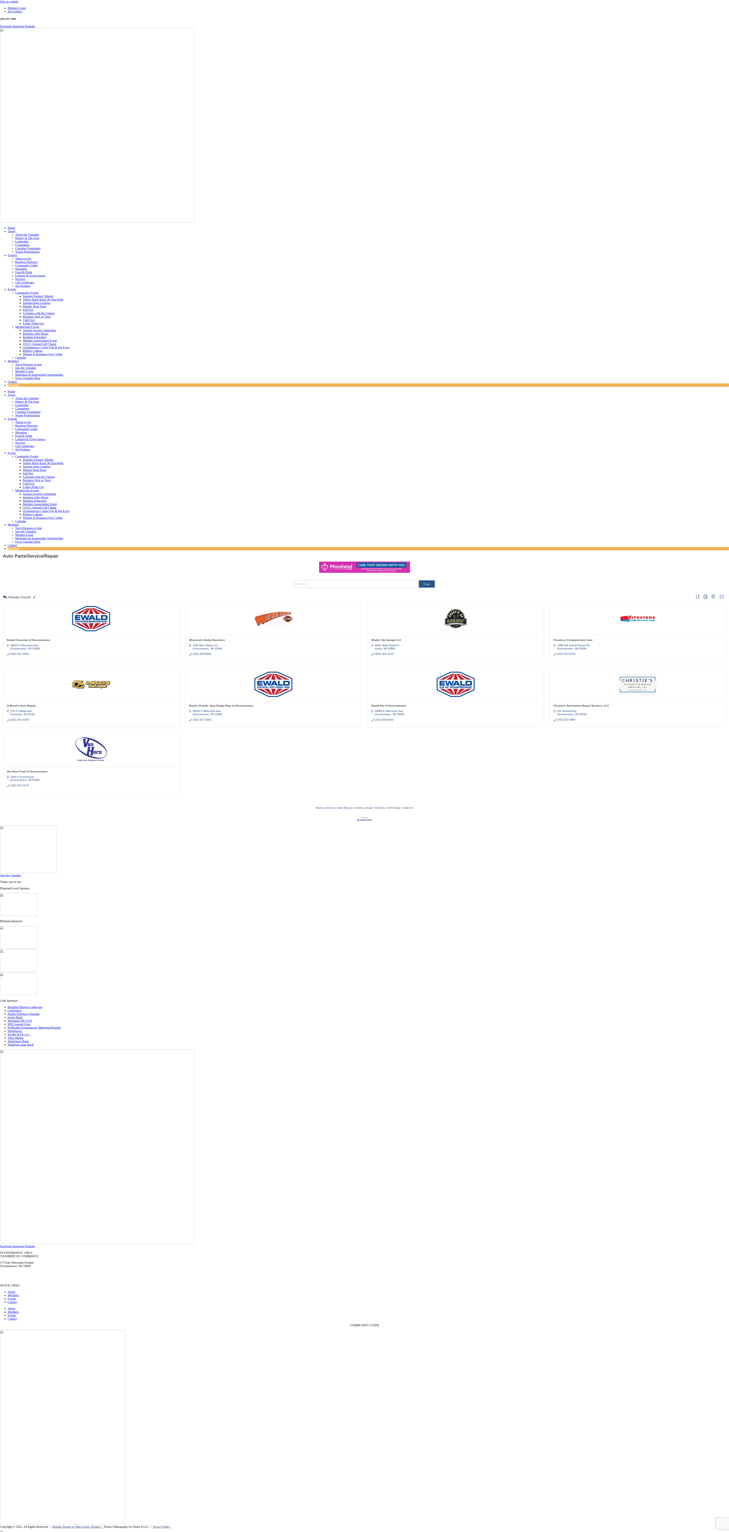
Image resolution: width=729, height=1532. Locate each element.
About (11, 231)
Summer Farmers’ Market (38, 296)
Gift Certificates (24, 282)
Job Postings (22, 286)
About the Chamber (27, 234)
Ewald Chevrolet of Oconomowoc (28, 639)
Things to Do (23, 258)
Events (12, 289)
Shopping (21, 268)
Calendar (20, 357)
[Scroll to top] (1, 1531)
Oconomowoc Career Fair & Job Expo (46, 347)
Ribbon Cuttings (33, 350)
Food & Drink (23, 272)
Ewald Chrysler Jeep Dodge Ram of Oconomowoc (221, 705)
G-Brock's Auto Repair (21, 705)
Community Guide (26, 265)
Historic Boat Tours (34, 306)
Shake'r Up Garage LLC (386, 639)
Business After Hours (35, 333)
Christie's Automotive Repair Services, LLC (581, 705)
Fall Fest (28, 309)
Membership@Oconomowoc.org (20, 1279)
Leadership (21, 241)
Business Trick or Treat (36, 316)
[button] (5, 597)
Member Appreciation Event (40, 340)
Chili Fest (28, 320)
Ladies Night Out (33, 323)
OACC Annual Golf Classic (40, 344)
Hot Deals (380, 808)
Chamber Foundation (28, 248)
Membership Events (27, 327)
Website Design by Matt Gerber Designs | (78, 1526)
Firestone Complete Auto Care (573, 639)
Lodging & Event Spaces (30, 275)
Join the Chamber (25, 368)
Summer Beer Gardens (36, 303)
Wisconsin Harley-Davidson (207, 639)
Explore (12, 255)
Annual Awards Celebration (39, 330)
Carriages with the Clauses (39, 313)
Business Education (34, 337)
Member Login (24, 371)
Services (20, 279)
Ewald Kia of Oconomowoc (388, 705)
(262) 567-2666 (9, 1272)
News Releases (345, 808)
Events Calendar (364, 808)
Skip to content (9, 1)
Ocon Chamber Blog (27, 378)
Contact (12, 381)
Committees (22, 245)
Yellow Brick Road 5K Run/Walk (43, 299)
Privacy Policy (161, 1526)
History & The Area (27, 238)
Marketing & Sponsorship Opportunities (39, 374)
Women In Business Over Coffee (42, 354)
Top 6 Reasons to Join (28, 364)
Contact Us (407, 808)
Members (13, 361)
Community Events (26, 292)
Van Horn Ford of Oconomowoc (27, 771)
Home (11, 227)
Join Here (13, 385)
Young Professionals (27, 251)
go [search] (428, 584)
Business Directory (26, 262)
